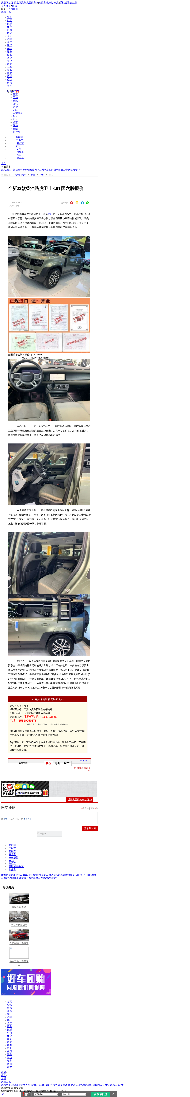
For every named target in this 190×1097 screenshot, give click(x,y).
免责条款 (85, 1085)
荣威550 (53, 878)
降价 (42, 174)
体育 (9, 26)
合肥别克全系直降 (19, 943)
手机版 (63, 2)
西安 (65, 169)
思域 (36, 875)
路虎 (50, 214)
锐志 (65, 875)
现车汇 (49, 2)
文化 (9, 61)
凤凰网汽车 (20, 2)
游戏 (9, 1057)
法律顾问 (95, 1085)
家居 (9, 45)
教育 (9, 58)
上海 (8, 169)
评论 (9, 1011)
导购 (15, 97)
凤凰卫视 (6, 12)
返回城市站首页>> (82, 769)
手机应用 (72, 2)
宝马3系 (22, 875)
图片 (15, 119)
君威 (8, 875)
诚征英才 (63, 1085)
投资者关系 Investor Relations (33, 1085)
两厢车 (19, 137)
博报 (9, 1064)
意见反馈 (105, 1085)
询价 (15, 128)
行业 (15, 107)
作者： (13, 793)
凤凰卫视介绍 (117, 1085)
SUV (17, 146)
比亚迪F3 (87, 875)
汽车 (9, 39)
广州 (13, 169)
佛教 (9, 82)
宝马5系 (59, 875)
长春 (22, 169)
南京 (46, 169)
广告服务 (53, 1085)
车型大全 (18, 113)
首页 (9, 1001)
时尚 (9, 30)
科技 (9, 48)
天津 (36, 169)
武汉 (51, 169)
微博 (9, 1067)
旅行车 (20, 152)
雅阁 (3, 875)
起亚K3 (30, 875)
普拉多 (71, 875)
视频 (9, 70)
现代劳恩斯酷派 (32, 878)
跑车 (19, 155)
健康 (9, 33)
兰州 (41, 169)
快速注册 (27, 819)
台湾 (9, 1008)
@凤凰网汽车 (21, 793)
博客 (9, 73)
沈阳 (17, 169)
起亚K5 (42, 875)
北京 (3, 163)
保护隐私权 (74, 1085)
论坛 (9, 76)
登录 (10, 9)
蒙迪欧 (14, 875)
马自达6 (50, 875)
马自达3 (5, 878)
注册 (15, 9)
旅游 (9, 51)
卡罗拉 (78, 875)
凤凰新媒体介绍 (9, 1085)
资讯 (9, 17)
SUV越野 (13, 857)
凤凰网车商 (32, 2)
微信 (14, 5)
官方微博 (6, 5)
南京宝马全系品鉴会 (19, 963)
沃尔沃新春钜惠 (19, 925)
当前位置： (7, 174)
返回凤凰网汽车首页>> (80, 799)
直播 (3, 1078)
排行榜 (16, 131)
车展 (56, 2)
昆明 (27, 169)
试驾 (15, 100)
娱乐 (9, 23)
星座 (9, 86)
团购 (15, 125)
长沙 (32, 169)
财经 (9, 20)
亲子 (9, 36)
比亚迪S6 (19, 878)
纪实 (3, 1075)
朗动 (12, 878)
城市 (9, 1060)
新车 (15, 94)
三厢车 (19, 140)
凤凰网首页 (7, 2)
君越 (94, 875)
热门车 (12, 845)
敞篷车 (20, 158)
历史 (9, 64)
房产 (9, 42)
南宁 (55, 169)
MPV (19, 149)
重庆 (60, 169)
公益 (9, 79)
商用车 (42, 2)
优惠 (15, 122)
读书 (9, 54)
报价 (15, 116)
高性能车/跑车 (16, 866)
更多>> (84, 761)
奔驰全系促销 (19, 907)
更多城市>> (74, 169)
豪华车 (20, 143)
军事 (9, 67)
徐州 (33, 174)
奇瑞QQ (45, 878)
